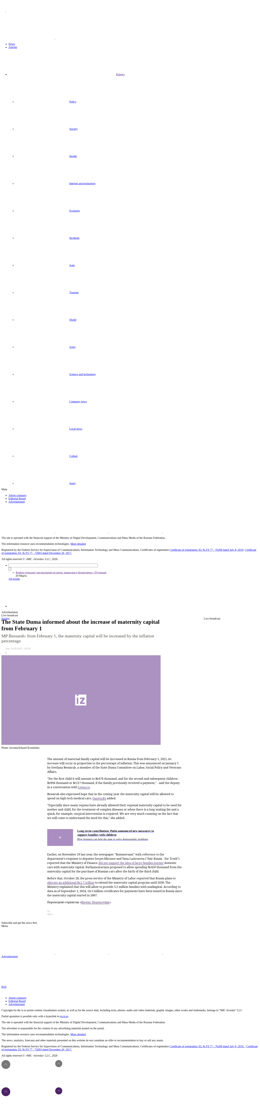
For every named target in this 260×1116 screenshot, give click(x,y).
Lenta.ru (84, 787)
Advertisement (16, 501)
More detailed (78, 543)
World (72, 319)
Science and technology (82, 374)
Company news (78, 401)
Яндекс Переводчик (95, 902)
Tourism (74, 292)
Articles (12, 47)
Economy (74, 210)
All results (14, 578)
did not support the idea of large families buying (131, 863)
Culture (73, 456)
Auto (72, 265)
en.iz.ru (64, 1016)
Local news (75, 428)
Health (73, 156)
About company (17, 495)
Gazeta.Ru (99, 798)
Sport (72, 483)
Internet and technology (82, 183)
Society (73, 128)
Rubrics (120, 74)
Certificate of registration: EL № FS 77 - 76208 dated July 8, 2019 (206, 549)
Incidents (74, 237)
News (11, 43)
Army (72, 347)
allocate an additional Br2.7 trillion (70, 882)
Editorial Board (17, 498)
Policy (72, 101)
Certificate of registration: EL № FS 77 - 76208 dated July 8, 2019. (207, 1046)
